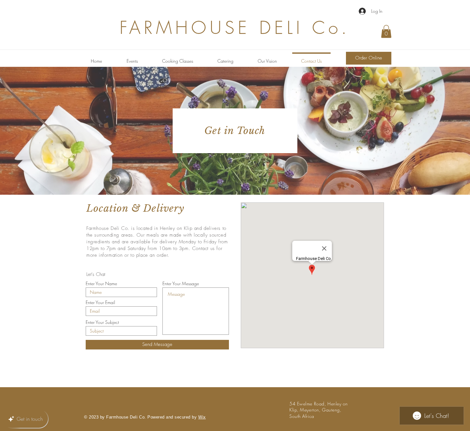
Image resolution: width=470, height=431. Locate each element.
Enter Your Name (101, 283)
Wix (202, 417)
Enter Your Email (100, 302)
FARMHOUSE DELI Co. (235, 27)
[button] (386, 31)
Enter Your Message (180, 283)
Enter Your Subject (102, 322)
